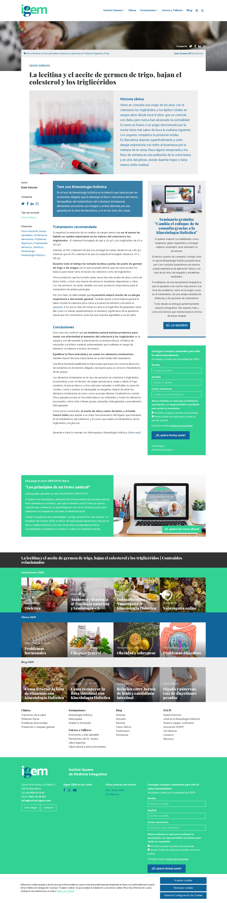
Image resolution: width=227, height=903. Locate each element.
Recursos (168, 739)
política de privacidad (181, 425)
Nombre (156, 365)
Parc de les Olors (115, 790)
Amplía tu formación (80, 723)
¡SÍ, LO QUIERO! (176, 325)
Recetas (120, 723)
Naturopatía (75, 719)
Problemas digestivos (93, 54)
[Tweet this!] (190, 46)
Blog (189, 10)
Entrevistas (122, 735)
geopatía (58, 307)
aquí (137, 432)
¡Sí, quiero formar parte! (170, 435)
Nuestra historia (172, 715)
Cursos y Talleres (172, 10)
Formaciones (148, 10)
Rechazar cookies (183, 888)
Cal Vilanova (170, 731)
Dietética (38, 247)
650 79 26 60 (37, 796)
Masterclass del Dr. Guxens (83, 739)
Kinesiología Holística (33, 255)
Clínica (132, 10)
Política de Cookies (65, 891)
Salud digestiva (77, 743)
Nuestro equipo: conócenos (178, 723)
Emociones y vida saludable (84, 735)
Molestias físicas (30, 719)
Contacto (168, 735)
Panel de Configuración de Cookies (183, 895)
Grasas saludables (49, 54)
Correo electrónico (162, 388)
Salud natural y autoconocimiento (87, 747)
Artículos (121, 719)
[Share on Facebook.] (195, 46)
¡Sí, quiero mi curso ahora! (182, 529)
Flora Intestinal (33, 54)
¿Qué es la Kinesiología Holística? (181, 719)
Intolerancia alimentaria (70, 54)
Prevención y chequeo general (38, 727)
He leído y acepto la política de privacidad (176, 412)
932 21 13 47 (37, 792)
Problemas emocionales (34, 723)
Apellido (157, 377)
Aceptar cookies (183, 880)
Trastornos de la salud (33, 715)
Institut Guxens (112, 10)
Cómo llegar (30, 807)
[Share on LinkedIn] (199, 46)
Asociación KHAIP (173, 727)
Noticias (120, 715)
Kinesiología (28, 251)
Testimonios (123, 731)
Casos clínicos (39, 66)
